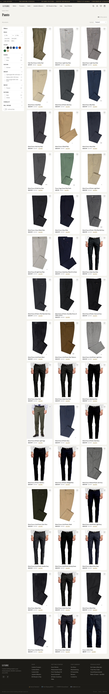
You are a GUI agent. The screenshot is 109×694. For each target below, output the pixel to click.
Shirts (15, 6)
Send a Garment (55, 674)
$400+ (12, 40)
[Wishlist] (101, 6)
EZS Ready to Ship (36, 677)
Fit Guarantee (74, 672)
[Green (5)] (5, 51)
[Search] (93, 6)
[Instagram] (3, 676)
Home (3, 10)
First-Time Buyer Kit (56, 672)
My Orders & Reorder (96, 667)
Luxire (6, 6)
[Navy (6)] (14, 48)
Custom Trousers (36, 667)
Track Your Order (95, 669)
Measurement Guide (56, 669)
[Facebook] (7, 676)
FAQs (52, 679)
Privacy (95, 691)
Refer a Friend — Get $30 (97, 674)
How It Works (68, 6)
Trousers (22, 6)
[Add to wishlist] (50, 28)
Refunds (105, 691)
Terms (99, 691)
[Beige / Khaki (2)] (8, 51)
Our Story (73, 667)
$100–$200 (14, 38)
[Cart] (104, 6)
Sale (61, 6)
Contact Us (74, 677)
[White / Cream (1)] (5, 48)
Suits (29, 6)
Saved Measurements (96, 672)
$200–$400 (7, 40)
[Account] (97, 6)
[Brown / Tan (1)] (20, 48)
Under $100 (7, 38)
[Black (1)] (8, 48)
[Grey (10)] (11, 48)
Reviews (73, 674)
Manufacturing (75, 669)
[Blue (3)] (17, 48)
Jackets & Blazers (38, 6)
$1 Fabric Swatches (56, 677)
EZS (51, 6)
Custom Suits (35, 672)
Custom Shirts (35, 669)
